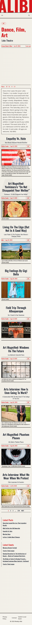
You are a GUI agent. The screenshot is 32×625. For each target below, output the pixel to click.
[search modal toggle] (29, 15)
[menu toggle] (2, 15)
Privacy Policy (5, 618)
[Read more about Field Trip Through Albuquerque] (16, 331)
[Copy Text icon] (12, 86)
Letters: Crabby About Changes (11, 537)
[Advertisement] (16, 66)
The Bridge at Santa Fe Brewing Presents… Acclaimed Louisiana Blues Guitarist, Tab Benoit (16, 560)
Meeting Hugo (6, 534)
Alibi (2, 240)
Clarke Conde (5, 146)
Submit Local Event (22, 618)
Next (22, 511)
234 (19, 511)
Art (4, 23)
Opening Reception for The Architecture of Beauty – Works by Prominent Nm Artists (14, 555)
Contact (14, 618)
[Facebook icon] (6, 86)
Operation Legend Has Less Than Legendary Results (14, 524)
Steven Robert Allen (6, 46)
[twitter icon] (9, 86)
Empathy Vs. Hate (7, 531)
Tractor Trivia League (8, 551)
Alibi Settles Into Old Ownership (11, 528)
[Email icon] (14, 86)
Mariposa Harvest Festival (10, 548)
